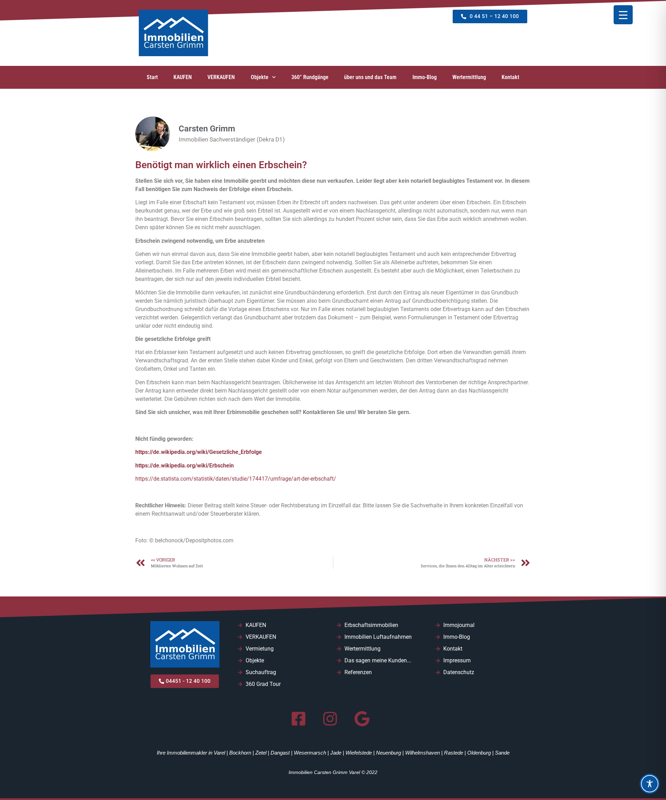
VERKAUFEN (221, 77)
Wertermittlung (469, 77)
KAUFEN (182, 77)
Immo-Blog (424, 77)
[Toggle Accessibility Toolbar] (649, 783)
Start (152, 77)
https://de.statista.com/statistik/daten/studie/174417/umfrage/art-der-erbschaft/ (235, 478)
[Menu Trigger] (623, 14)
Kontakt (510, 77)
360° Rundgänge (309, 77)
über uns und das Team (370, 77)
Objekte (259, 77)
